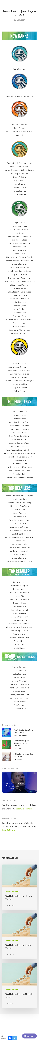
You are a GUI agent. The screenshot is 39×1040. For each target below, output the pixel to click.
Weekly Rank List (12, 891)
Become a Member (23, 809)
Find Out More (8, 830)
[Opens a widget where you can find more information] (29, 1036)
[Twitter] (14, 1038)
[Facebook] (10, 1038)
